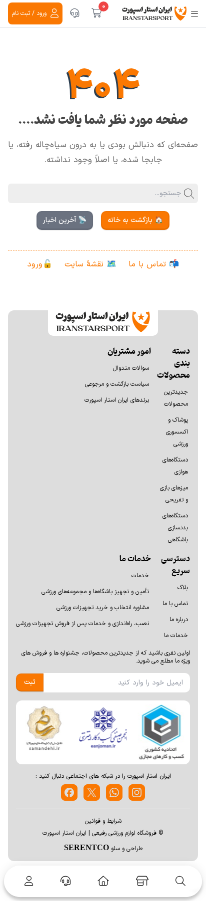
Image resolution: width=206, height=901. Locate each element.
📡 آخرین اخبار (64, 220)
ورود (35, 264)
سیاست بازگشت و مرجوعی (117, 384)
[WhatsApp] (114, 792)
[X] (92, 792)
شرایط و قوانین (103, 821)
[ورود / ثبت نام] (27, 881)
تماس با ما (175, 603)
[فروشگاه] (142, 881)
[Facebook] (69, 792)
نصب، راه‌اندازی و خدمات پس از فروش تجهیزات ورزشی (82, 623)
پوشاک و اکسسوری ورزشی (177, 432)
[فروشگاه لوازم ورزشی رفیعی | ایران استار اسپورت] (154, 13)
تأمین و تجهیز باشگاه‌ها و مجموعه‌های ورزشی (95, 591)
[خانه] (103, 881)
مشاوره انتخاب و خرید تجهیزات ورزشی (102, 607)
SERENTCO (86, 847)
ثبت (30, 682)
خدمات (140, 575)
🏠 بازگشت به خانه (135, 220)
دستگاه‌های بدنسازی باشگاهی (175, 527)
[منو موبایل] (194, 13)
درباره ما (179, 619)
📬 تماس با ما (153, 264)
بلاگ (183, 587)
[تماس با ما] (74, 13)
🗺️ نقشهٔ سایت (90, 264)
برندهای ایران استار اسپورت (116, 400)
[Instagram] (136, 792)
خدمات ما (176, 635)
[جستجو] (181, 881)
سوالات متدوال (131, 368)
